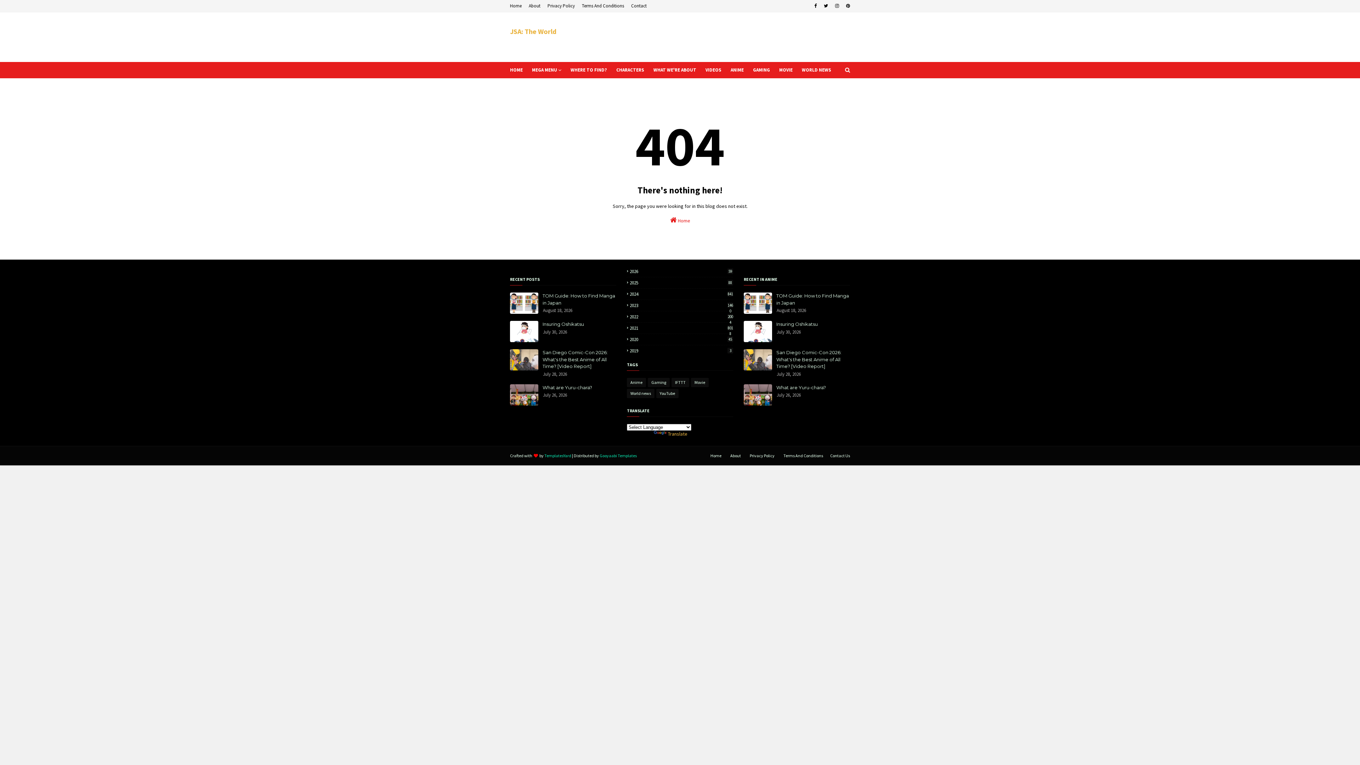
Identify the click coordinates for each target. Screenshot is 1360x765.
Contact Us (840, 455)
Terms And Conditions (603, 6)
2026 (681, 271)
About (534, 6)
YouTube (667, 393)
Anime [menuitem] (737, 70)
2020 (681, 339)
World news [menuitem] (816, 70)
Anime (636, 382)
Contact (639, 6)
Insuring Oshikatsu (563, 324)
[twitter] (826, 6)
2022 (681, 317)
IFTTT (680, 382)
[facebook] (815, 6)
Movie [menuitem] (786, 70)
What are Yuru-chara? (567, 387)
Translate (677, 434)
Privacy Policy (561, 6)
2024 (681, 294)
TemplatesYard (557, 455)
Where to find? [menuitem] (589, 70)
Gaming (658, 382)
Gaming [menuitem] (761, 70)
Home (516, 6)
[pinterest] (847, 6)
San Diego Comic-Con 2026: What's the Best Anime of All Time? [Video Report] (575, 359)
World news (640, 393)
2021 (681, 328)
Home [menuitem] (516, 70)
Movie (700, 382)
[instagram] (837, 6)
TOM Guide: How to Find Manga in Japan (579, 299)
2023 (681, 305)
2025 (681, 283)
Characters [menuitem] (630, 70)
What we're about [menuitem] (674, 70)
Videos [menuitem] (713, 70)
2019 (680, 351)
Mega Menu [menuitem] (544, 70)
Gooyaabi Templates (618, 455)
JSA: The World (533, 31)
